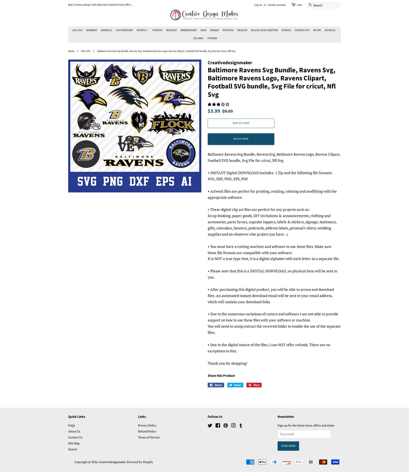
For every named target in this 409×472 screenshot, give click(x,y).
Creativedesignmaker (112, 462)
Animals (106, 30)
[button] (219, 104)
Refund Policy (147, 431)
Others (212, 38)
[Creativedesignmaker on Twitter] (210, 426)
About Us (74, 431)
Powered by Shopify (140, 462)
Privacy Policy (147, 425)
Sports (142, 30)
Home (71, 51)
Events (157, 30)
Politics (228, 30)
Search (72, 449)
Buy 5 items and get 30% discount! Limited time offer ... (100, 4)
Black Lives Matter (264, 30)
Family (214, 30)
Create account (277, 5)
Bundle (330, 30)
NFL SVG (85, 51)
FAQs (71, 425)
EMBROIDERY (188, 30)
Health (242, 30)
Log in (258, 5)
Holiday (171, 30)
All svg (77, 30)
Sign (203, 30)
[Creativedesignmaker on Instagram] (233, 426)
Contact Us (75, 437)
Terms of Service (149, 437)
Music (317, 30)
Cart (299, 5)
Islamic (198, 38)
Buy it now (240, 139)
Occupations (124, 30)
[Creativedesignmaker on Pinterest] (225, 426)
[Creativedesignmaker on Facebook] (217, 426)
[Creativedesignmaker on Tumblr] (241, 426)
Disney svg (302, 30)
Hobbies (91, 30)
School (286, 30)
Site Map (74, 443)
